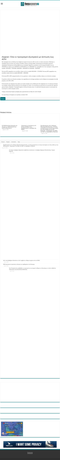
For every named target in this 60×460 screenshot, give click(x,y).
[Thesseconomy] (30, 4)
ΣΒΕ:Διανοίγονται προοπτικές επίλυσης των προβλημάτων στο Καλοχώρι (19, 264)
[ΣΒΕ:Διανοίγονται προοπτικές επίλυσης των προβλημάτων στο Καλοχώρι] (1, 264)
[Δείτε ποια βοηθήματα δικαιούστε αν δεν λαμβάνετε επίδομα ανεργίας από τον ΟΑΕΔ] (1, 260)
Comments (13, 141)
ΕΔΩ (27, 94)
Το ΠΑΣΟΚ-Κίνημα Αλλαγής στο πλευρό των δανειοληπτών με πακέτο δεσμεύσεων (9, 127)
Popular (8, 141)
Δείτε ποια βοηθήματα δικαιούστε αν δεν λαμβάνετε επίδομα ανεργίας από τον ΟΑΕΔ (21, 260)
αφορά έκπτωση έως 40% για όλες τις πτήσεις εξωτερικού (35, 61)
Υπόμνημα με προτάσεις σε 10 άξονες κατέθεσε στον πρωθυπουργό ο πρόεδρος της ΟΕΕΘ (28, 127)
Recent (2, 141)
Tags (19, 141)
